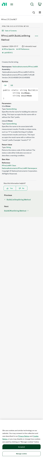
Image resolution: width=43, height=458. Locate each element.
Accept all (21, 447)
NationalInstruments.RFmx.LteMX (25, 66)
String (8, 147)
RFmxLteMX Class (9, 165)
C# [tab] (5, 85)
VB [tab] (12, 85)
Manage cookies (21, 453)
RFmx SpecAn (9, 49)
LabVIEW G (8, 52)
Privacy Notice (23, 436)
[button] (20, 31)
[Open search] (34, 12)
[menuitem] (32, 4)
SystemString (11, 109)
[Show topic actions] (36, 36)
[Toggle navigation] (11, 4)
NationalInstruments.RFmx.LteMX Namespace (19, 168)
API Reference (23, 49)
